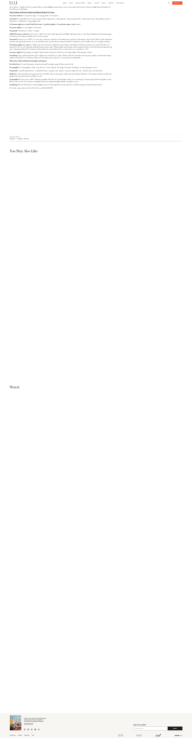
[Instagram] (25, 729)
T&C (33, 735)
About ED (26, 735)
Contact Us (13, 735)
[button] (13, 139)
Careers (20, 735)
